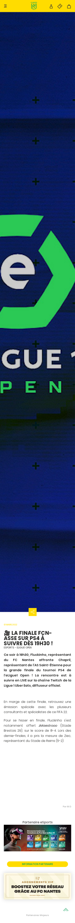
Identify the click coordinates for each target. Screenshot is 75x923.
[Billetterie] (57, 7)
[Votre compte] (51, 7)
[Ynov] (37, 850)
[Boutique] (69, 7)
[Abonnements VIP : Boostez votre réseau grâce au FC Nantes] (37, 886)
